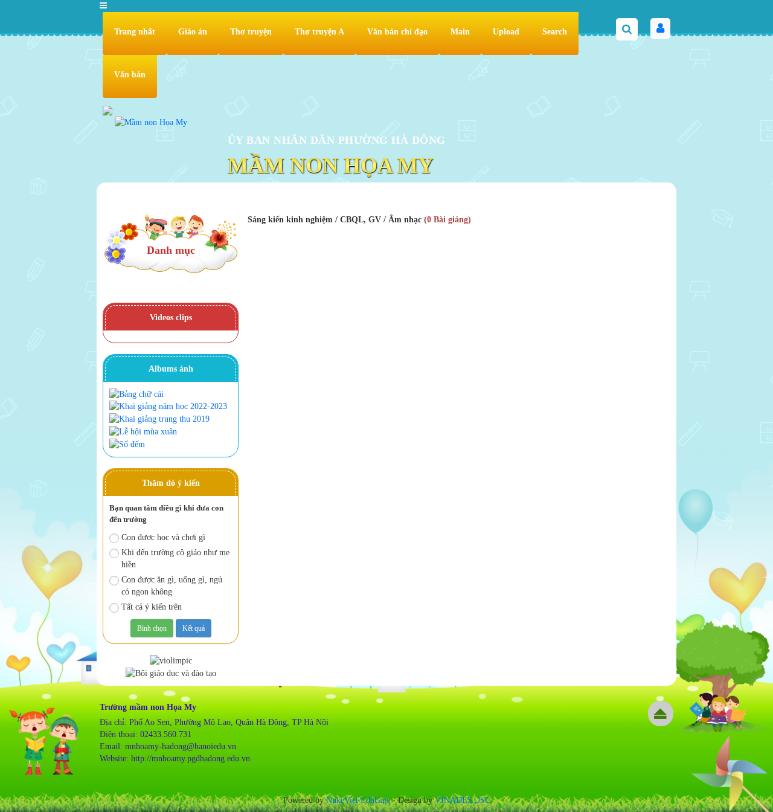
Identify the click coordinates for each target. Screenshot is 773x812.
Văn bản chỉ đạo (397, 31)
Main (460, 31)
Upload (506, 31)
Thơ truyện (251, 31)
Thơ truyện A (319, 31)
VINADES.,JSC (462, 800)
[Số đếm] (128, 443)
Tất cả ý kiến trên (151, 606)
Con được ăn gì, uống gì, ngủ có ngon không (171, 585)
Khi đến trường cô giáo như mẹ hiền (175, 558)
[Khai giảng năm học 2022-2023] (169, 406)
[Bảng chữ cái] (138, 393)
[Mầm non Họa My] (151, 121)
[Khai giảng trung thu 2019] (161, 418)
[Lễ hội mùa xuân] (144, 431)
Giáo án (192, 31)
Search (554, 31)
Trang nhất (134, 31)
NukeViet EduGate (358, 800)
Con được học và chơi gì (163, 537)
